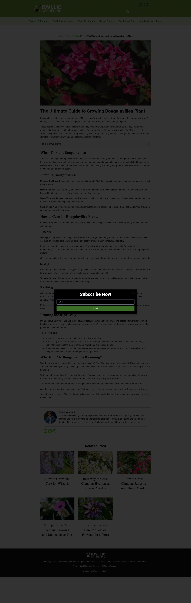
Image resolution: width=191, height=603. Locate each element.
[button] (133, 293)
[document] (95, 301)
